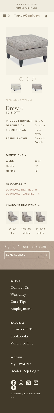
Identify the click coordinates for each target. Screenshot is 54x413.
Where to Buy (21, 343)
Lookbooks (19, 336)
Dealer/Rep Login (25, 370)
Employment (21, 308)
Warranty (18, 294)
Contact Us (19, 287)
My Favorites (21, 363)
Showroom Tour (23, 329)
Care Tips (18, 301)
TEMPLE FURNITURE (26, 8)
